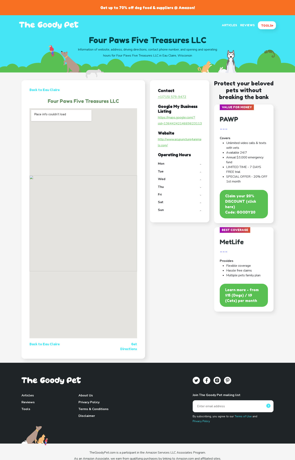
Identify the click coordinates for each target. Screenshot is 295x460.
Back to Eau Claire (45, 90)
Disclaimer (86, 416)
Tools (25, 409)
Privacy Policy (89, 402)
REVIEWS (247, 25)
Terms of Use (243, 416)
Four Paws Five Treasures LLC (83, 101)
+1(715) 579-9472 (172, 97)
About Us (85, 395)
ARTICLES (229, 25)
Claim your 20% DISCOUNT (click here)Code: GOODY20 (240, 204)
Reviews (28, 402)
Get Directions (128, 346)
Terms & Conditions (93, 409)
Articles (27, 395)
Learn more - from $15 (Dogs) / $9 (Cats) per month (242, 295)
